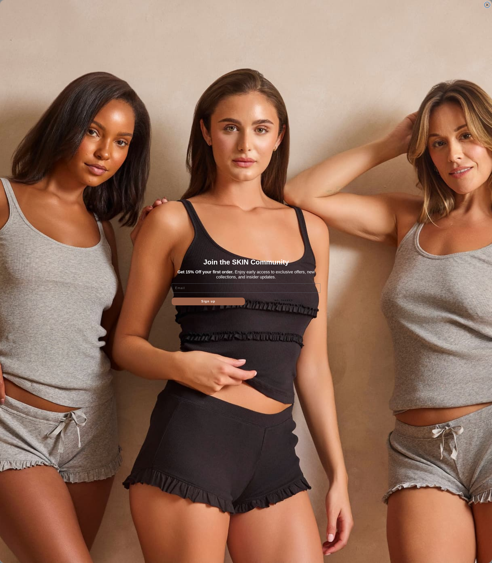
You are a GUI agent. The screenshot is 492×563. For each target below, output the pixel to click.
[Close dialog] (487, 5)
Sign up (208, 301)
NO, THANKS (284, 300)
